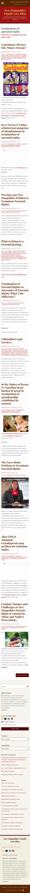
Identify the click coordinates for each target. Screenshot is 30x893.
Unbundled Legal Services (11, 340)
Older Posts (22, 675)
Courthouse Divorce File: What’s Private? (13, 46)
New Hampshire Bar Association (9, 805)
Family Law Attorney (20, 55)
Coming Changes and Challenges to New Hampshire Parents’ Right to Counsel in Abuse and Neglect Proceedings (14, 612)
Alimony (24, 54)
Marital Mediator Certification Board (10, 799)
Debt (7, 55)
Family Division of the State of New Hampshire (13, 793)
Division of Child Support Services (10, 786)
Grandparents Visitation (8, 253)
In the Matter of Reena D (13, 436)
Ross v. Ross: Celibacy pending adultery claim (13, 768)
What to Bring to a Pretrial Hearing (12, 242)
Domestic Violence (18, 350)
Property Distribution (16, 256)
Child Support (17, 144)
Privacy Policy (14, 855)
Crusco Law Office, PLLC (8, 783)
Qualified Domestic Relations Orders (12, 257)
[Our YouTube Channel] (12, 719)
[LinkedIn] (9, 719)
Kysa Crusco (6, 52)
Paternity (18, 145)
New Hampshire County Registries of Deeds (12, 814)
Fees (11, 351)
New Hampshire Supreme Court (13, 433)
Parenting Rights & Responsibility (11, 57)
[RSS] (2, 719)
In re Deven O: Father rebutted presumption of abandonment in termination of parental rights (14, 131)
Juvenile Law (13, 352)
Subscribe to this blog (8, 722)
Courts (3, 55)
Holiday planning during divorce (9, 765)
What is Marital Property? (7, 771)
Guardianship (5, 255)
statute (25, 585)
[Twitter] (5, 719)
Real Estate (12, 58)
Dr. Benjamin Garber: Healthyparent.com (12, 789)
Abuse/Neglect (11, 54)
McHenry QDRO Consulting (8, 802)
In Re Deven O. (21, 167)
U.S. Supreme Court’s (9, 595)
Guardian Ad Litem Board (8, 796)
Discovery (4, 252)
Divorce (11, 55)
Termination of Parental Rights (10, 146)
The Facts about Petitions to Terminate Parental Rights (15, 465)
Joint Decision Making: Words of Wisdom (12, 774)
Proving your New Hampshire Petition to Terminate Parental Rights (14, 199)
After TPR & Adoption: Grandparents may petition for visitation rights (14, 543)
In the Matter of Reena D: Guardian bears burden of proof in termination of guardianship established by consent (14, 394)
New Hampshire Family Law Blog (15, 12)
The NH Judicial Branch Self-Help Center (12, 829)
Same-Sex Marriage (11, 258)
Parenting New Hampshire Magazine (10, 826)
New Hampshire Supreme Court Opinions (12, 822)
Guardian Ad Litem (21, 253)
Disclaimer (5, 855)
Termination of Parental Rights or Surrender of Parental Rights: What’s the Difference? (14, 290)
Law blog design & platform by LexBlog (14, 890)
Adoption (18, 54)
